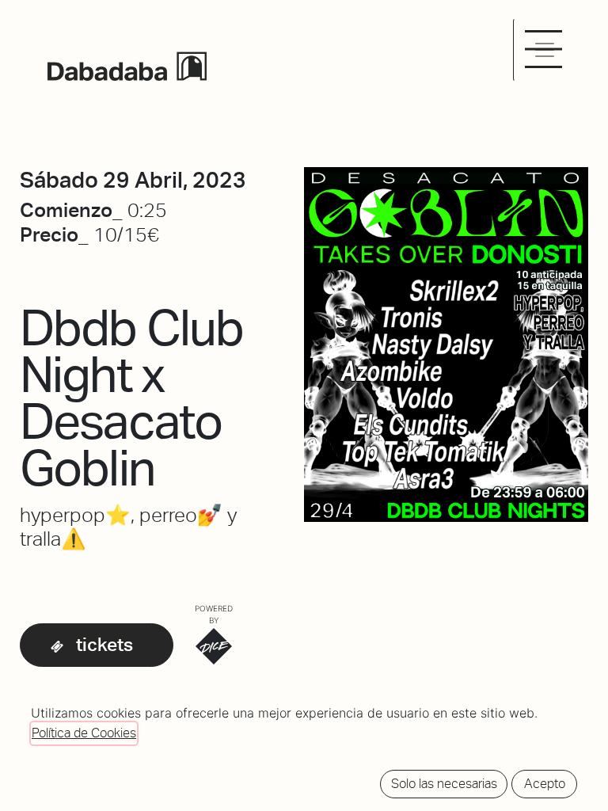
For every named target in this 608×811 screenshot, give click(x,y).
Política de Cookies (84, 733)
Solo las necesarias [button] (444, 783)
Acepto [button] (544, 783)
